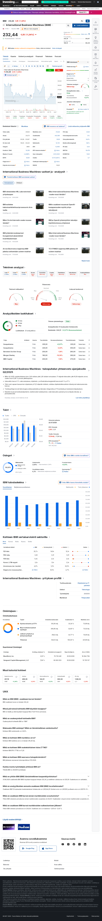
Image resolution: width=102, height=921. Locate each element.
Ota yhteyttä (7, 868)
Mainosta (6, 864)
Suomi (22, 8)
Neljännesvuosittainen (22, 487)
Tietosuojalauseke (82, 916)
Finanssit (39, 56)
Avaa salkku (58, 864)
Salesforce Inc (8, 676)
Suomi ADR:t (47, 8)
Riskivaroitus (95, 916)
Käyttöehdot (70, 916)
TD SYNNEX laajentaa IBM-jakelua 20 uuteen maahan (63, 250)
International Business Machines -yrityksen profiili (32, 578)
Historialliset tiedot (33, 61)
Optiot (56, 61)
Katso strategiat (57, 48)
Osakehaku (16, 8)
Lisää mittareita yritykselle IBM (79, 126)
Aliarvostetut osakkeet (93, 8)
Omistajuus (22, 61)
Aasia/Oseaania (76, 8)
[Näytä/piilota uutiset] (48, 66)
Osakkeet (7, 8)
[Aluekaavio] (8, 66)
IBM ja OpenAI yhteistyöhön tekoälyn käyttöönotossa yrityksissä (63, 221)
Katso (36, 570)
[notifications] (94, 2)
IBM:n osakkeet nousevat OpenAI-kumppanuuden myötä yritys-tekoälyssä (62, 207)
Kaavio (13, 56)
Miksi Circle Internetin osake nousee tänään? (17, 221)
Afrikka (84, 8)
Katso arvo (84, 34)
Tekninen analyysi (13, 267)
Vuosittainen (7, 487)
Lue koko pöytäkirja (83, 398)
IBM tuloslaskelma (13, 482)
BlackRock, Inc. (8, 656)
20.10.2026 (56, 154)
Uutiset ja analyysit (25, 56)
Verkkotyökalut (59, 868)
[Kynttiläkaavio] (5, 66)
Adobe (24, 676)
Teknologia (86, 589)
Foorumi (58, 56)
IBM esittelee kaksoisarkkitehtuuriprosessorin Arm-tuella (18, 207)
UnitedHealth (61, 676)
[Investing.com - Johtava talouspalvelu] (11, 2)
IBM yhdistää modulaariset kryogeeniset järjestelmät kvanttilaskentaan (13, 236)
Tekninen (48, 56)
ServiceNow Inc (44, 676)
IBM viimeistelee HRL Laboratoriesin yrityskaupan (17, 193)
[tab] (6, 274)
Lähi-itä (68, 8)
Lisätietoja (6, 860)
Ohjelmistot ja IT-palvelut (84, 584)
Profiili (14, 61)
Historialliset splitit (46, 61)
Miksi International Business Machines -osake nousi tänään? (64, 193)
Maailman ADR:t (37, 8)
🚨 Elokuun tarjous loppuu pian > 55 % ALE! (55, 2)
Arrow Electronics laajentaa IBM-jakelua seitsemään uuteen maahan (17, 250)
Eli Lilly (77, 676)
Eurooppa (61, 8)
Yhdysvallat (85, 598)
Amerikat (54, 8)
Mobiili (56, 860)
